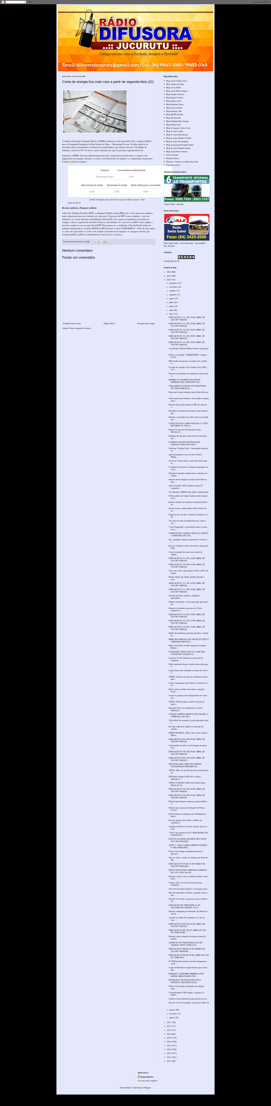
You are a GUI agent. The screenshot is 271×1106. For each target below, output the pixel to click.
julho (171, 302)
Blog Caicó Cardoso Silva (176, 81)
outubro (172, 290)
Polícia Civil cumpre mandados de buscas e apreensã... (186, 852)
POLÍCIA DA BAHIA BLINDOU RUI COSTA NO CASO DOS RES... (188, 840)
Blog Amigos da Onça (175, 84)
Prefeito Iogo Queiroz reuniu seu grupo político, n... (188, 802)
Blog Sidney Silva (173, 124)
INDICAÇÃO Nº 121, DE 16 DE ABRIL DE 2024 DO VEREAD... (187, 584)
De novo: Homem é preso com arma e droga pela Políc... (188, 546)
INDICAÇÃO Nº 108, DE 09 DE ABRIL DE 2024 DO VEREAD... (187, 796)
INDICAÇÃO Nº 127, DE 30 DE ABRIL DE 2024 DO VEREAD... (187, 324)
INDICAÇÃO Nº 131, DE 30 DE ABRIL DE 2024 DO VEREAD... (187, 318)
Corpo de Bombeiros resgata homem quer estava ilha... (188, 968)
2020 (169, 1034)
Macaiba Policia (172, 158)
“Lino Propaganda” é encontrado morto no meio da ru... (188, 528)
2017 (169, 1045)
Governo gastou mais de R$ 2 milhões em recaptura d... (185, 821)
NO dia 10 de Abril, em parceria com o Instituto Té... (188, 900)
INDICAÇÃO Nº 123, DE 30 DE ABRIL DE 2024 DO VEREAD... (187, 337)
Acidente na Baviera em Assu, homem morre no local (188, 827)
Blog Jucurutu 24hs (174, 111)
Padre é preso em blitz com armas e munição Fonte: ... (186, 690)
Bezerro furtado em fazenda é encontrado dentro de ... (188, 503)
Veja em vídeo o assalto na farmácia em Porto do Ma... (188, 858)
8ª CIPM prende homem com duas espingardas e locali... (188, 962)
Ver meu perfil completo (147, 1080)
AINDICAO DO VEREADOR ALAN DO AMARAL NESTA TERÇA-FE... (185, 943)
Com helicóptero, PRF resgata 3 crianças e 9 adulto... (186, 993)
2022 (169, 1026)
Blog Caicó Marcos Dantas (176, 91)
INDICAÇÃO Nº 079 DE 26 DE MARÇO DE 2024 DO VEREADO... (187, 864)
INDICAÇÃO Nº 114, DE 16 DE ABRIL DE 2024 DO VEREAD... (187, 615)
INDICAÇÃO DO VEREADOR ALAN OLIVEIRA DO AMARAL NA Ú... (184, 906)
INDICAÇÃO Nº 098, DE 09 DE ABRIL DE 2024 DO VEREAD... (187, 759)
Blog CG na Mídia (173, 87)
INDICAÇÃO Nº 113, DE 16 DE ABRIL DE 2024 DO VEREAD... (187, 590)
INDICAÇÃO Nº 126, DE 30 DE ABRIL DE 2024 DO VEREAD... (187, 330)
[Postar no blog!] (99, 241)
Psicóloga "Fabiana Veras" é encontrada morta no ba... (188, 449)
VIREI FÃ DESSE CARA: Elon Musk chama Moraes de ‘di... (187, 783)
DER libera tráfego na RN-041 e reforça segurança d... (185, 777)
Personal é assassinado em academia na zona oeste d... (188, 374)
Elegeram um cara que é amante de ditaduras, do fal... (188, 515)
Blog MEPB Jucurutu (174, 114)
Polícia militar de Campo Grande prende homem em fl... (188, 497)
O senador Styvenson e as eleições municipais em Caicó (188, 468)
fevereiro (173, 1013)
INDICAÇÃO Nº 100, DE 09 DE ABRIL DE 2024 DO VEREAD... (187, 752)
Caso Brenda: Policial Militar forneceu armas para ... (188, 349)
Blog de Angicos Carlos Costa (178, 128)
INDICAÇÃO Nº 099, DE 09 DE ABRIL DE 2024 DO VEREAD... (187, 740)
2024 (169, 279)
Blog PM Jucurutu (173, 117)
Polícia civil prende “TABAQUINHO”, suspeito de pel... (188, 355)
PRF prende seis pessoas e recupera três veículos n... (188, 362)
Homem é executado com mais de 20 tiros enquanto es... (185, 609)
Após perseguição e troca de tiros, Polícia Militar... (185, 455)
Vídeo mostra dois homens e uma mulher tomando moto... (189, 399)
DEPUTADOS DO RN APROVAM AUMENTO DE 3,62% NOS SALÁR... (188, 871)
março (172, 1009)
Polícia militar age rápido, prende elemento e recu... (187, 578)
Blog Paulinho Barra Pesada (177, 121)
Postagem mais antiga (146, 323)
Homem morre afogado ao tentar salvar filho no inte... (188, 480)
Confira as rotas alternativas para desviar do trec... (189, 998)
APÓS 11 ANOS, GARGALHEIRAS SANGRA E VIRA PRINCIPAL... (188, 846)
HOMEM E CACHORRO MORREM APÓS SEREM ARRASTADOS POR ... (186, 974)
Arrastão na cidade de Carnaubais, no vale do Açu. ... (187, 918)
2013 (169, 1061)
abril (171, 314)
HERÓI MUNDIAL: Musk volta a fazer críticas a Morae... (188, 733)
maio (171, 310)
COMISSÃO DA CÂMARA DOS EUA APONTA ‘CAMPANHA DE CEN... (188, 534)
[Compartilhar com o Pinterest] (107, 241)
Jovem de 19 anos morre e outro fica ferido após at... (188, 461)
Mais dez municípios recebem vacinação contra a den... (188, 893)
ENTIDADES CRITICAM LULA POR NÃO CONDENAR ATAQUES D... (187, 652)
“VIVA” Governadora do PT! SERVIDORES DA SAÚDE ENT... (188, 833)
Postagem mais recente (72, 323)
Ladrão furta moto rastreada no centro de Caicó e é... (188, 671)
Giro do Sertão (172, 154)
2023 (169, 1022)
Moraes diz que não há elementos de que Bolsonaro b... (185, 430)
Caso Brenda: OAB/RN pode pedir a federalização (188, 492)
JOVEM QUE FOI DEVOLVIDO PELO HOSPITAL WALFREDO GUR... (185, 981)
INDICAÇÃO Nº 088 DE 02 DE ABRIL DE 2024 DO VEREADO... (189, 956)
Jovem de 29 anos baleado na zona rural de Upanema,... (186, 659)
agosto (172, 298)
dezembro (173, 283)
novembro (173, 286)
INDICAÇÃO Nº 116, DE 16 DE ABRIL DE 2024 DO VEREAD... (187, 621)
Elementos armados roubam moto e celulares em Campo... (188, 474)
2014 (169, 1057)
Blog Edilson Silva (173, 101)
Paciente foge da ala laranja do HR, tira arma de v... (188, 405)
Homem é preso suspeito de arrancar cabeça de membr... (187, 937)
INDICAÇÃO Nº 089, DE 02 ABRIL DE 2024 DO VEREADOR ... (187, 931)
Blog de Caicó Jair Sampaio (177, 141)
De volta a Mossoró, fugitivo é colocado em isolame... (186, 727)
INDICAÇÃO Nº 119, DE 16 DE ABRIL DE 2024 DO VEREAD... (187, 628)
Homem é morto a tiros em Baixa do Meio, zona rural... (188, 877)
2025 (169, 275)
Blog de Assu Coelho (174, 131)
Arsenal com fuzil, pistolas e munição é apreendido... (184, 596)
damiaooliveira (147, 1076)
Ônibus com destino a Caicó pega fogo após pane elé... (188, 602)
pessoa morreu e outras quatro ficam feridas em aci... (187, 509)
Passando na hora (173, 165)
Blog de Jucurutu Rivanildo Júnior (180, 144)
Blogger (147, 1087)
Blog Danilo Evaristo (174, 97)
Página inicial (109, 323)
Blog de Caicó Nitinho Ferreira (178, 138)
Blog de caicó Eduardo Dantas (178, 148)
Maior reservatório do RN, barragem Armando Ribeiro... (187, 646)
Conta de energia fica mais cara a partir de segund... (185, 553)
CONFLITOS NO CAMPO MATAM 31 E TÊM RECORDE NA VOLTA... (188, 424)
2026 (169, 271)
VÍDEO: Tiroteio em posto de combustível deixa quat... (188, 677)
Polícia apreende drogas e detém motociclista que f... (188, 665)
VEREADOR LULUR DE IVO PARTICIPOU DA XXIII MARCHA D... (187, 387)
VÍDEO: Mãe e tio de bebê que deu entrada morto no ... (189, 771)
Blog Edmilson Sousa (174, 104)
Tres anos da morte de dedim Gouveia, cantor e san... (187, 521)
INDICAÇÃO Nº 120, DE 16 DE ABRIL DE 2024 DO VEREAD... (187, 565)
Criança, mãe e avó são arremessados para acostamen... (185, 883)
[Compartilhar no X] (101, 241)
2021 (169, 1030)
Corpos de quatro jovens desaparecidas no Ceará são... (188, 696)
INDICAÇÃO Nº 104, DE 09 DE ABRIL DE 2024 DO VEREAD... (187, 790)
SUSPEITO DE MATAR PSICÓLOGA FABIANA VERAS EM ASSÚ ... (184, 443)
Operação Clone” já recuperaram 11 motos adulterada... (186, 709)
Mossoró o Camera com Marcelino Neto (182, 161)
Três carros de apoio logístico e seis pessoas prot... (189, 888)
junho (171, 306)
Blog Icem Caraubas (174, 107)
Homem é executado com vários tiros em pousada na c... (188, 418)
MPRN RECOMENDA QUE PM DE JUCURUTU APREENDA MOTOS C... (189, 640)
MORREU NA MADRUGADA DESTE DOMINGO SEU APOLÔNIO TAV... (185, 380)
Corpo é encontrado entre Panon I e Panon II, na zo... (188, 684)
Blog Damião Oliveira (175, 94)
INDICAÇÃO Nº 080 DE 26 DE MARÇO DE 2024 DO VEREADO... (187, 950)
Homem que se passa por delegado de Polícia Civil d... (187, 808)
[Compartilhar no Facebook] (104, 241)
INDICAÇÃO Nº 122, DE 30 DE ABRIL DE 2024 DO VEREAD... (187, 343)
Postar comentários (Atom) (80, 328)
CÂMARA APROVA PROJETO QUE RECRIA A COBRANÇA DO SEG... (188, 715)
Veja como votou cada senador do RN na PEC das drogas (188, 571)
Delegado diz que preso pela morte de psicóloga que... (188, 437)
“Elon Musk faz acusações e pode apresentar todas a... (188, 721)
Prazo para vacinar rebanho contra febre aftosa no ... (188, 393)
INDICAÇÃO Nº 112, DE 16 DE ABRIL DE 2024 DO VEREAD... (187, 559)
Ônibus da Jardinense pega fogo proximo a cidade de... (188, 634)
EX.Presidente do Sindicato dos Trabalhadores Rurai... (187, 815)
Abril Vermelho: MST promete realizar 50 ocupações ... (186, 486)
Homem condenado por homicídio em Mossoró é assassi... (188, 912)
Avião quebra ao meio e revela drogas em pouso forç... (188, 746)
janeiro (172, 1017)
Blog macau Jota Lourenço (177, 151)
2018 (169, 1041)
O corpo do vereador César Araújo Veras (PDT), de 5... (188, 368)
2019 (169, 1037)
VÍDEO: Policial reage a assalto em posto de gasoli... (186, 702)
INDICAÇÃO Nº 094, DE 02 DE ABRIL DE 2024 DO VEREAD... (187, 925)
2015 (169, 1053)
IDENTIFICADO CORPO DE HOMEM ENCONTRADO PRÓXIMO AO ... (185, 765)
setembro (173, 294)
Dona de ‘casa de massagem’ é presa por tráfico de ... (189, 1003)
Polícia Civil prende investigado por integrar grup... (186, 987)
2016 (169, 1049)
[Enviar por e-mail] (96, 241)
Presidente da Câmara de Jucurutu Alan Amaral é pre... (188, 412)
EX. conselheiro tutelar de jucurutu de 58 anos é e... (188, 540)
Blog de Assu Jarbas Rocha (177, 134)
